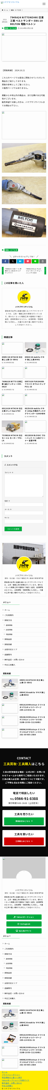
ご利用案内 (9, 615)
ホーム (7, 610)
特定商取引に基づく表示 (12, 1077)
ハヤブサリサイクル (24, 307)
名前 (7, 501)
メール (8, 509)
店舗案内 (8, 654)
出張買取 (9, 629)
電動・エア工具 (10, 28)
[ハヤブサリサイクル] (10, 4)
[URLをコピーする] (42, 261)
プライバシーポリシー (11, 1074)
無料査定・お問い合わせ (15, 659)
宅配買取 (9, 634)
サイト (7, 517)
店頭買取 (9, 625)
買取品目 (8, 639)
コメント (9, 472)
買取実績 (8, 644)
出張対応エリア (11, 649)
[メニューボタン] (44, 4)
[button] (5, 261)
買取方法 (8, 620)
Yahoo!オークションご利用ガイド (15, 1080)
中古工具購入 (10, 665)
